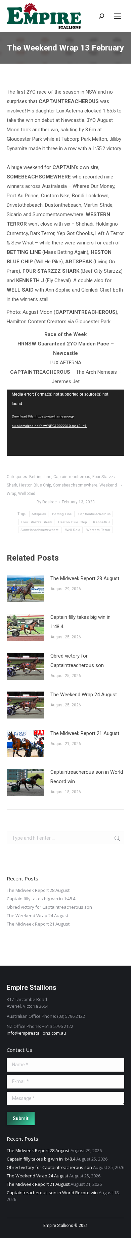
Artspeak (39, 514)
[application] (65, 423)
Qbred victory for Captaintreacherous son (77, 660)
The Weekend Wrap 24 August (83, 695)
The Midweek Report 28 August (84, 578)
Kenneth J (101, 522)
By (47, 502)
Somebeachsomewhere (75, 485)
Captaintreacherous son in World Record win (86, 776)
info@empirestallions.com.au (36, 1033)
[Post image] (25, 588)
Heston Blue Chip (35, 485)
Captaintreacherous (71, 476)
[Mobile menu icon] (117, 16)
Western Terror (98, 530)
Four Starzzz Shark (36, 522)
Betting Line (40, 476)
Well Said (26, 493)
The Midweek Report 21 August (84, 733)
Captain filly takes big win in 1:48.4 (80, 622)
